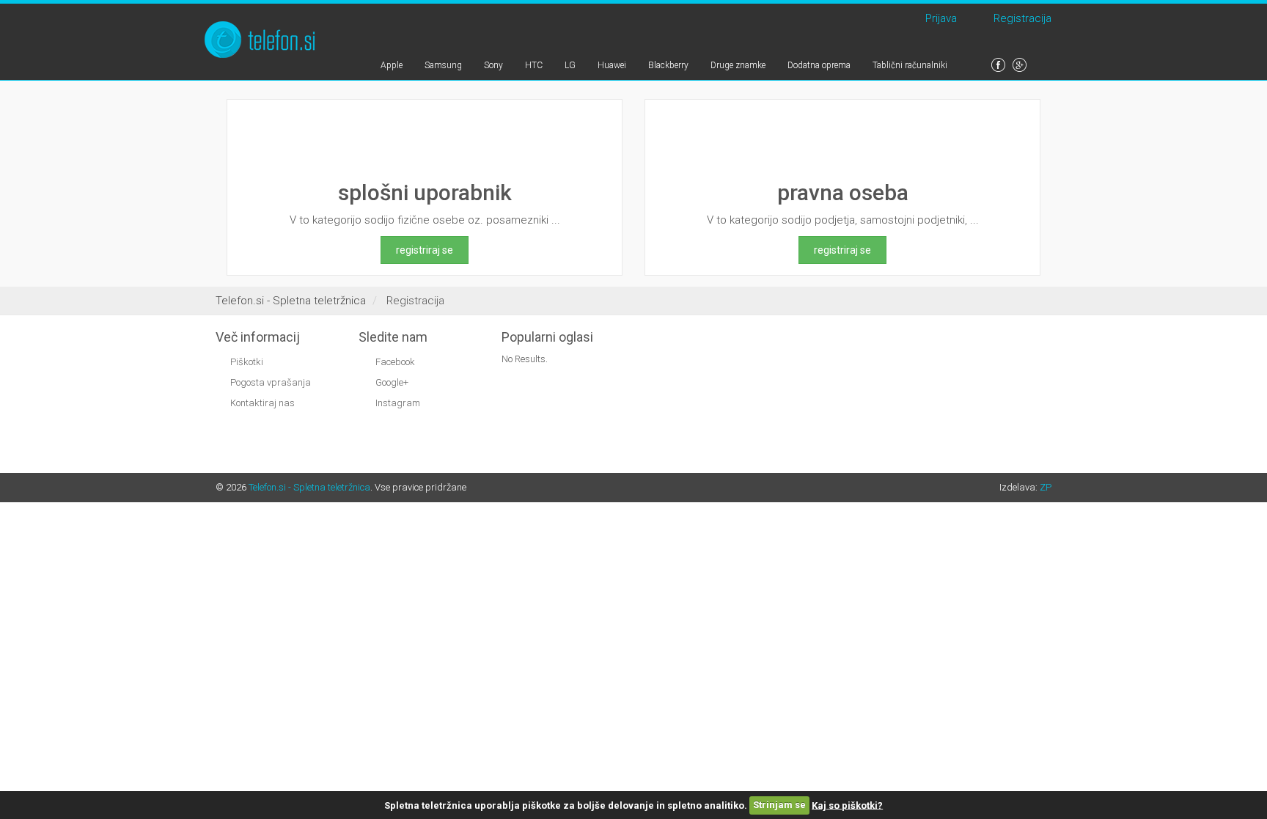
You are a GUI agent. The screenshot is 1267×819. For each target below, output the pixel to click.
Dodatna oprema (819, 65)
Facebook (394, 361)
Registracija (1019, 18)
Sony (493, 65)
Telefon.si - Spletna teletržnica (309, 487)
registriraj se (424, 250)
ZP (1045, 487)
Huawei (612, 65)
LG (570, 65)
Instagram (396, 402)
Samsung (443, 65)
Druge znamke (737, 65)
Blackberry (668, 65)
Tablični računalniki (910, 65)
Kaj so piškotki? (847, 804)
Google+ (390, 382)
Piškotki (246, 361)
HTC (534, 65)
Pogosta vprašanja (270, 382)
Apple (392, 65)
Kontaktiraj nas (262, 402)
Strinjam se (779, 804)
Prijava (938, 18)
